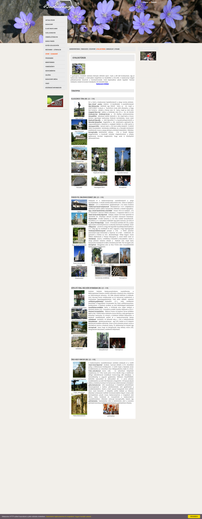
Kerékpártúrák (74, 49)
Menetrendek (49, 62)
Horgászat (110, 49)
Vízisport (92, 49)
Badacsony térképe (102, 84)
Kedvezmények (50, 71)
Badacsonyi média (51, 79)
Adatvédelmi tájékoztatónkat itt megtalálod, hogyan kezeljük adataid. (68, 516)
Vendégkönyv (49, 67)
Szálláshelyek (50, 33)
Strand (117, 49)
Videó (47, 83)
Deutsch (154, 2)
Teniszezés (84, 49)
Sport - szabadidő (51, 54)
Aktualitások (50, 20)
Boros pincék (49, 41)
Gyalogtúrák (100, 49)
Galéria (48, 75)
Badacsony (49, 24)
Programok (49, 58)
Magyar (145, 2)
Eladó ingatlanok (51, 29)
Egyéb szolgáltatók (52, 45)
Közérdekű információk (53, 88)
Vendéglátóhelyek (51, 37)
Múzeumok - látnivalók (53, 50)
